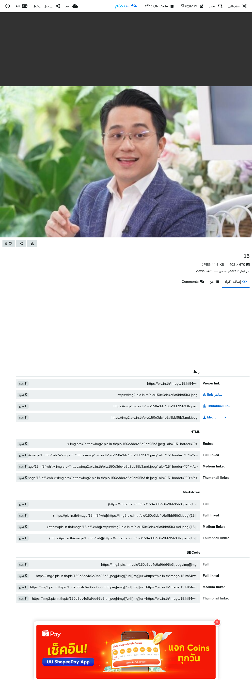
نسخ (22, 383)
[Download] (32, 243)
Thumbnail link (218, 406)
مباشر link (214, 395)
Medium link (216, 417)
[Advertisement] (126, 49)
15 (247, 256)
